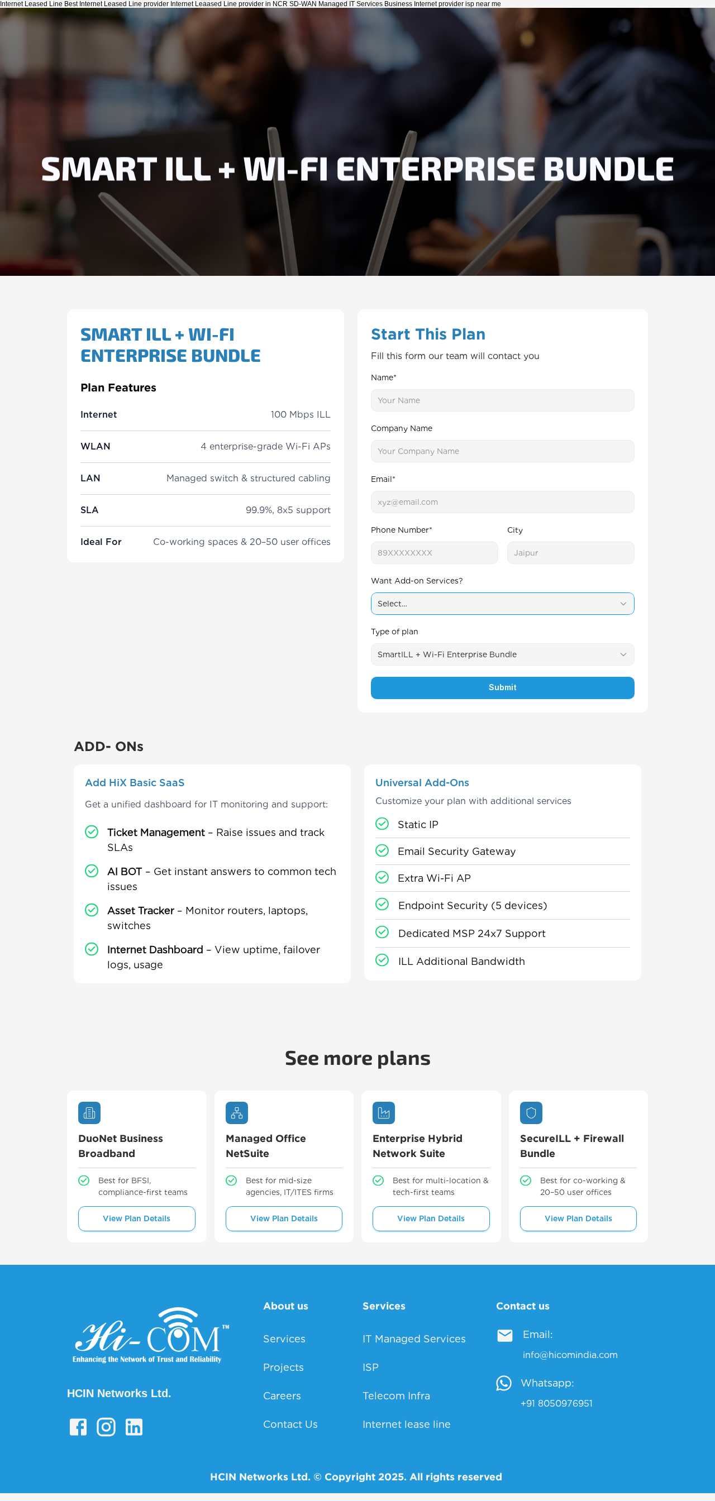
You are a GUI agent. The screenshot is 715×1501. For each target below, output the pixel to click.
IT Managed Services (414, 1339)
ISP (371, 1367)
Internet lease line (407, 1424)
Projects (283, 1367)
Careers (282, 1396)
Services (284, 1339)
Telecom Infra (396, 1396)
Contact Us (290, 1424)
